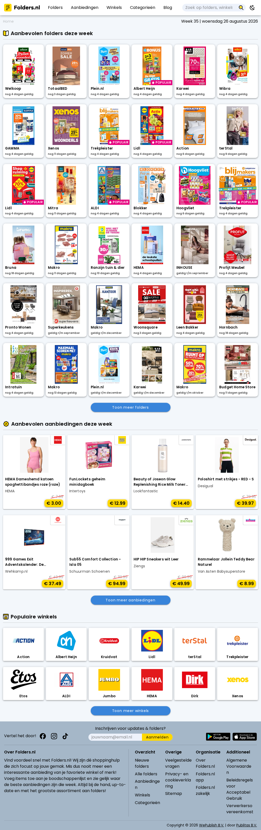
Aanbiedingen (147, 784)
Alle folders (146, 774)
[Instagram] (54, 736)
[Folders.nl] (22, 7)
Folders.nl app (205, 777)
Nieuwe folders (142, 763)
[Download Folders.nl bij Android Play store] (218, 737)
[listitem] (55, 8)
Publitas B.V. (246, 825)
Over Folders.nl (205, 763)
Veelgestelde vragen (178, 763)
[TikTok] (65, 736)
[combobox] (209, 8)
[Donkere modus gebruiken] (252, 7)
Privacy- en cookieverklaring (178, 780)
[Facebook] (42, 736)
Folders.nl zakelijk (205, 790)
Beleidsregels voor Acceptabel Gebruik (239, 789)
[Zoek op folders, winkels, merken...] (241, 7)
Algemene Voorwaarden (238, 766)
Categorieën (147, 803)
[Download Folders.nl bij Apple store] (244, 737)
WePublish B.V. (211, 825)
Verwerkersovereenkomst (239, 809)
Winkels (142, 795)
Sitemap (173, 793)
